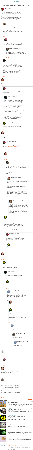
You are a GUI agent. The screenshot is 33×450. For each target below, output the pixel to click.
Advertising (22, 445)
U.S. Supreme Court (10, 401)
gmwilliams (9, 96)
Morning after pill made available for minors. (15, 409)
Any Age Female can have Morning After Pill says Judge (17, 416)
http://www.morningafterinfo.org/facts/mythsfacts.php (14, 196)
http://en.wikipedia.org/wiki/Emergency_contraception (15, 146)
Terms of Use (14, 445)
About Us (9, 445)
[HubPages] (16, 1)
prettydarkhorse (8, 122)
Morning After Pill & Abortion (12, 436)
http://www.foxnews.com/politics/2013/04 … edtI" (17, 188)
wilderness (10, 48)
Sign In (27, 1)
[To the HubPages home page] (3, 445)
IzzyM (16, 333)
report (4, 36)
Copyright (12, 445)
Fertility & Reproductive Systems (12, 415)
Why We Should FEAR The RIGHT (13, 402)
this (19, 48)
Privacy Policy (18, 445)
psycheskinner (6, 367)
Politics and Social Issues (11, 408)
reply (3, 36)
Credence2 (12, 290)
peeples (5, 8)
